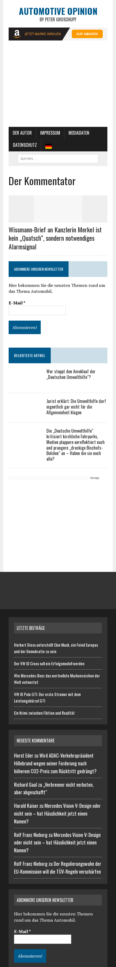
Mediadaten (79, 133)
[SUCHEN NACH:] (58, 158)
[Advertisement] (58, 86)
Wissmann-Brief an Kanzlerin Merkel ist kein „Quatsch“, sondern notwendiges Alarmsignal (55, 238)
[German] (48, 145)
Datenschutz (25, 145)
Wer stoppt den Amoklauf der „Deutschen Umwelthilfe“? (70, 374)
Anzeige (94, 478)
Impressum (50, 133)
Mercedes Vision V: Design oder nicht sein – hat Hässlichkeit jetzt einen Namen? (57, 813)
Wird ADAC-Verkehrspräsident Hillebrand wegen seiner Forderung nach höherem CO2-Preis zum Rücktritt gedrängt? (55, 763)
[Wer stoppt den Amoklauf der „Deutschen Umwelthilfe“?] (25, 383)
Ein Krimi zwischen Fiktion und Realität (44, 713)
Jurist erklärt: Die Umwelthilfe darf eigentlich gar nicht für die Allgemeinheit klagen (76, 407)
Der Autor (22, 133)
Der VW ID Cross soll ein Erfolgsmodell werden (49, 663)
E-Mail (17, 303)
